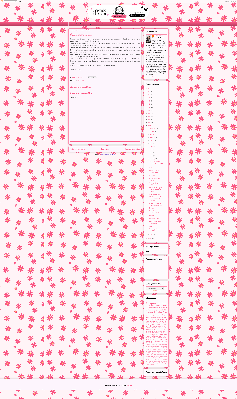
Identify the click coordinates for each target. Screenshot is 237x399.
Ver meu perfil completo (152, 77)
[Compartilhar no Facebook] (94, 77)
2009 (149, 238)
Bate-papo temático (161, 323)
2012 (149, 119)
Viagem (165, 363)
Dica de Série (164, 348)
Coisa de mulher (163, 356)
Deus (157, 348)
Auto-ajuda (159, 338)
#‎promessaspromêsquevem (161, 343)
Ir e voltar (152, 175)
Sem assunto (164, 351)
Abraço (165, 353)
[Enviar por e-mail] (88, 77)
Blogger (129, 385)
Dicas (155, 321)
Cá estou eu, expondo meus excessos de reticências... (155, 198)
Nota (153, 333)
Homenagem (156, 314)
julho (151, 144)
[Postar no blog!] (90, 77)
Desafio (161, 310)
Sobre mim (158, 318)
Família (153, 318)
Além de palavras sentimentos (157, 344)
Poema (165, 312)
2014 (149, 113)
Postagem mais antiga (132, 149)
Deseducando (152, 348)
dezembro (153, 128)
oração (148, 306)
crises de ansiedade (150, 364)
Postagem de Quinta (161, 341)
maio (151, 150)
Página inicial (105, 149)
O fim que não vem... (154, 194)
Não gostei (164, 314)
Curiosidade (154, 331)
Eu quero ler (160, 339)
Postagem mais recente (77, 149)
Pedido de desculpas (156, 351)
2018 (149, 101)
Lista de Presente (154, 334)
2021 (149, 95)
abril (151, 153)
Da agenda (80, 80)
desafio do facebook (160, 308)
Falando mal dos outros (162, 361)
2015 (149, 110)
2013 (149, 116)
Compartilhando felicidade (153, 324)
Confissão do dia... (154, 218)
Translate (158, 291)
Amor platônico (162, 316)
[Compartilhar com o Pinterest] (95, 77)
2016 (149, 107)
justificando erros (152, 310)
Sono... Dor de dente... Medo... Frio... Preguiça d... (156, 163)
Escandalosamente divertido (153, 329)
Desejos (160, 331)
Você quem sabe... (154, 168)
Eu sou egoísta (153, 361)
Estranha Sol (76, 23)
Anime (154, 316)
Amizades (152, 336)
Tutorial (147, 353)
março (151, 156)
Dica (159, 348)
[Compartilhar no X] (92, 77)
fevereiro (152, 159)
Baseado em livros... (160, 346)
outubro (152, 134)
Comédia (154, 328)
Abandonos (162, 353)
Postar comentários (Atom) (107, 155)
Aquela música (150, 321)
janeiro (152, 234)
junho (151, 147)
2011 (149, 122)
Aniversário (149, 316)
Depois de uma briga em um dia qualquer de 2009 (155, 189)
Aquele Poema (159, 333)
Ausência (159, 354)
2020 (149, 98)
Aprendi (148, 326)
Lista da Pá (164, 349)
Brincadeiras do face (155, 326)
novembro (152, 131)
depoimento (149, 314)
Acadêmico (148, 344)
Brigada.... (151, 208)
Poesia (165, 324)
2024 (149, 92)
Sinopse (148, 336)
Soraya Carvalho (158, 36)
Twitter (102, 23)
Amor (152, 306)
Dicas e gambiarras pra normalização (153, 349)
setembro (152, 137)
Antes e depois (153, 354)
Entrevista (148, 361)
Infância (147, 363)
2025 (149, 89)
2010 (149, 125)
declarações (158, 312)
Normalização (148, 351)
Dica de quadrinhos (154, 359)
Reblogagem (149, 343)
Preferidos (161, 363)
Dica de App (162, 328)
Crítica (153, 339)
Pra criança (155, 363)
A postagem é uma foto (154, 353)
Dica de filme (159, 306)
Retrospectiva (163, 334)
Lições (150, 363)
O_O (150, 226)
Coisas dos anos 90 (150, 358)
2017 (149, 104)
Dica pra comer (163, 359)
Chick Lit (148, 318)
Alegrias (147, 354)
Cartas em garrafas (155, 356)
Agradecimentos (162, 319)
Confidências (156, 358)
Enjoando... (152, 216)
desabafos (162, 303)
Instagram (90, 23)
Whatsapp (113, 23)
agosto (152, 140)
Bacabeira (163, 354)
